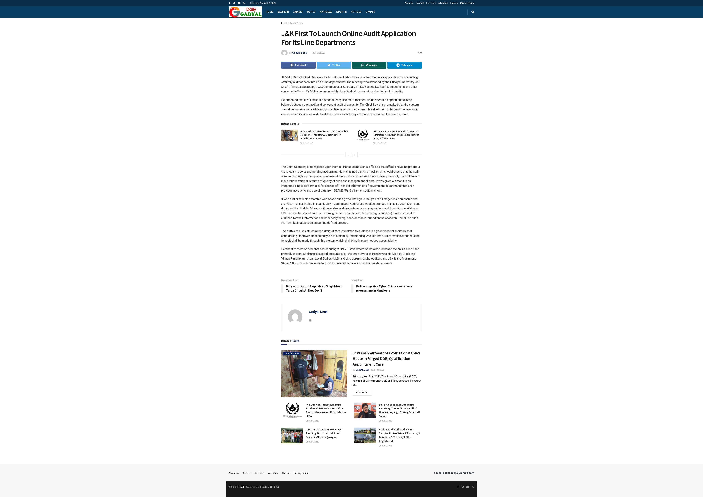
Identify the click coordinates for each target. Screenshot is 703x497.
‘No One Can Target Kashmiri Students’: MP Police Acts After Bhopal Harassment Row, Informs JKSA (396, 135)
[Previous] (348, 154)
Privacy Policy (467, 3)
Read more (362, 392)
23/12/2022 (319, 52)
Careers (454, 3)
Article (356, 11)
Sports (341, 11)
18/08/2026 (386, 421)
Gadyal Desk (299, 52)
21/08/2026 (307, 143)
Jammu (298, 11)
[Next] (355, 154)
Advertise (443, 3)
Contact (420, 3)
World (311, 11)
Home (269, 11)
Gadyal (240, 487)
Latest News (296, 23)
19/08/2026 (380, 143)
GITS (276, 487)
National (326, 11)
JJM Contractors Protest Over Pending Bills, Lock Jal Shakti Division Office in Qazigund (324, 433)
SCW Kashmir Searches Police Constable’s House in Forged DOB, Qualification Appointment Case (324, 135)
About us (409, 3)
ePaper (370, 11)
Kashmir (283, 11)
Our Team (431, 3)
